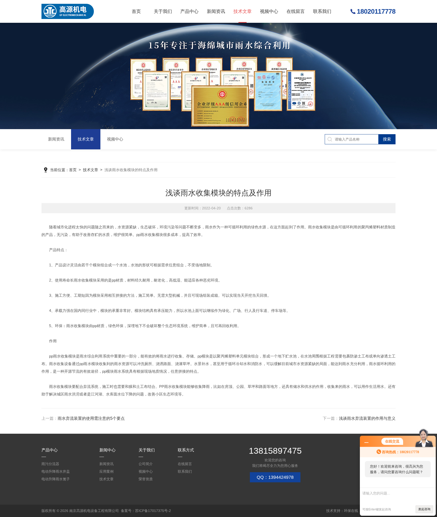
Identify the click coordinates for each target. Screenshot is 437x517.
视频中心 (269, 11)
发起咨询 (424, 509)
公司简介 (146, 464)
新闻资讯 (216, 11)
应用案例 (106, 471)
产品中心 (189, 11)
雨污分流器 (50, 464)
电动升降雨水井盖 (55, 471)
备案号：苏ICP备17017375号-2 (146, 511)
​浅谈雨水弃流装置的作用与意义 (367, 418)
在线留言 (296, 11)
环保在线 (351, 511)
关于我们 (163, 11)
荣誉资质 (146, 479)
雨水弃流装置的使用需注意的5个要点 (91, 418)
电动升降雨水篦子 (55, 479)
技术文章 (242, 11)
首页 (136, 11)
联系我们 (322, 11)
